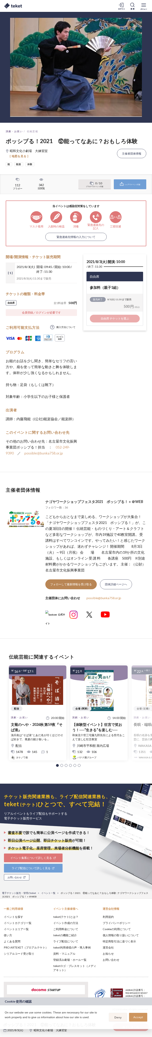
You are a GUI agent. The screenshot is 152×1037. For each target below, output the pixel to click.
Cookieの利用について (117, 929)
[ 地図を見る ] (19, 156)
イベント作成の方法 (65, 923)
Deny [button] (118, 1017)
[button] (57, 765)
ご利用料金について (65, 929)
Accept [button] (138, 1017)
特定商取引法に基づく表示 (119, 941)
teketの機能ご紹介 (65, 935)
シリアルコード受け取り (19, 953)
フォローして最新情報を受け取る (71, 584)
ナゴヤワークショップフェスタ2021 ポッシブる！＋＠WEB (94, 501)
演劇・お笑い (14, 131)
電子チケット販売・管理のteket (19, 893)
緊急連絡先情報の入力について (76, 237)
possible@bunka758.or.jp (43, 453)
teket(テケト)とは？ (65, 916)
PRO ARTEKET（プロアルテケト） (26, 947)
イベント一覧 (48, 893)
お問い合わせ (111, 959)
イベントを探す (13, 916)
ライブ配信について (65, 941)
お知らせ (108, 953)
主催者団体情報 (131, 153)
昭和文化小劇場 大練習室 (50, 1030)
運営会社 (108, 947)
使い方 (8, 935)
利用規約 (108, 916)
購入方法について (65, 327)
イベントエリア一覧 (16, 929)
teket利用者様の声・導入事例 (72, 947)
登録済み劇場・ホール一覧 (69, 959)
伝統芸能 (32, 131)
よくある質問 (12, 941)
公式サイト (55, 616)
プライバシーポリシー (116, 923)
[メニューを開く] (143, 6)
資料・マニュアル (64, 953)
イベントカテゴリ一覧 (17, 923)
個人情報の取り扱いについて (121, 935)
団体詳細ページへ (116, 584)
